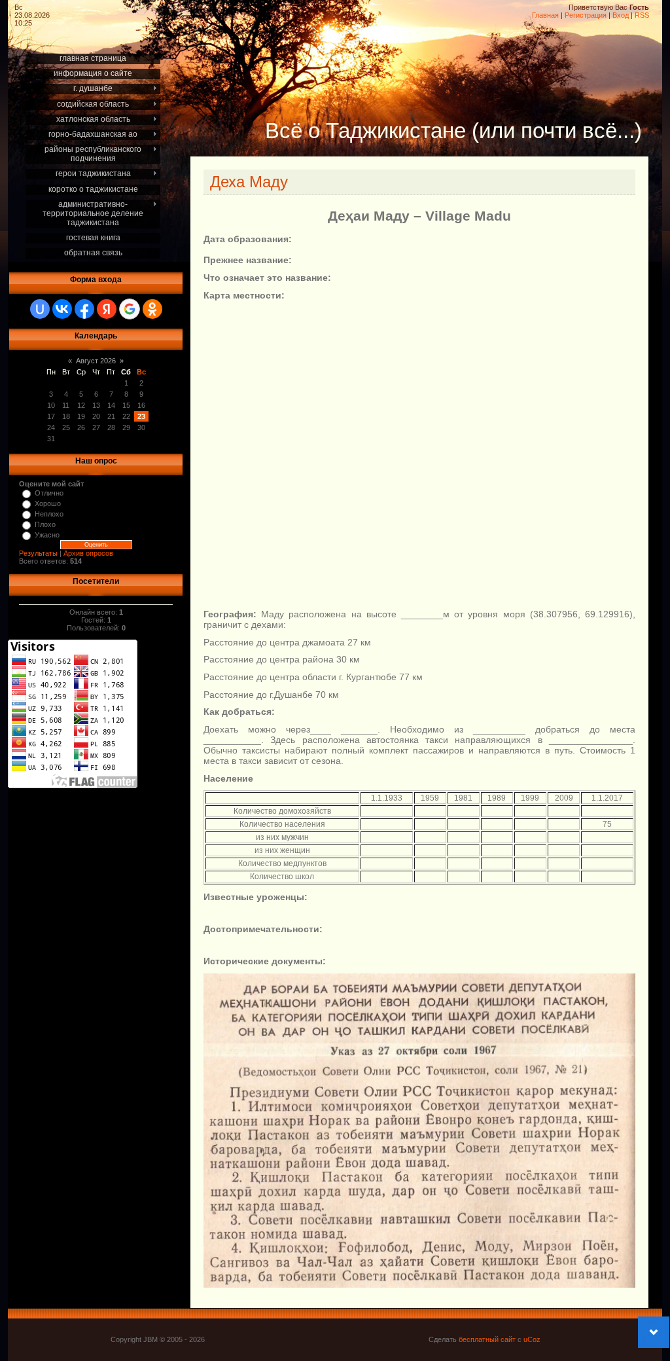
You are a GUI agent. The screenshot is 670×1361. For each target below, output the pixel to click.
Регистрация (586, 15)
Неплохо (49, 514)
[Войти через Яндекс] (106, 309)
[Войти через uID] (40, 309)
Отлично (49, 493)
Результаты (38, 553)
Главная (545, 15)
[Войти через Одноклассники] (152, 309)
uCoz (531, 1339)
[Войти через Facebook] (84, 309)
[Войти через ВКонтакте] (62, 309)
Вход (620, 15)
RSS (642, 15)
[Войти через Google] (129, 309)
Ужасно (47, 535)
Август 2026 (96, 361)
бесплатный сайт (487, 1339)
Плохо (45, 524)
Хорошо (48, 503)
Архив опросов (88, 553)
